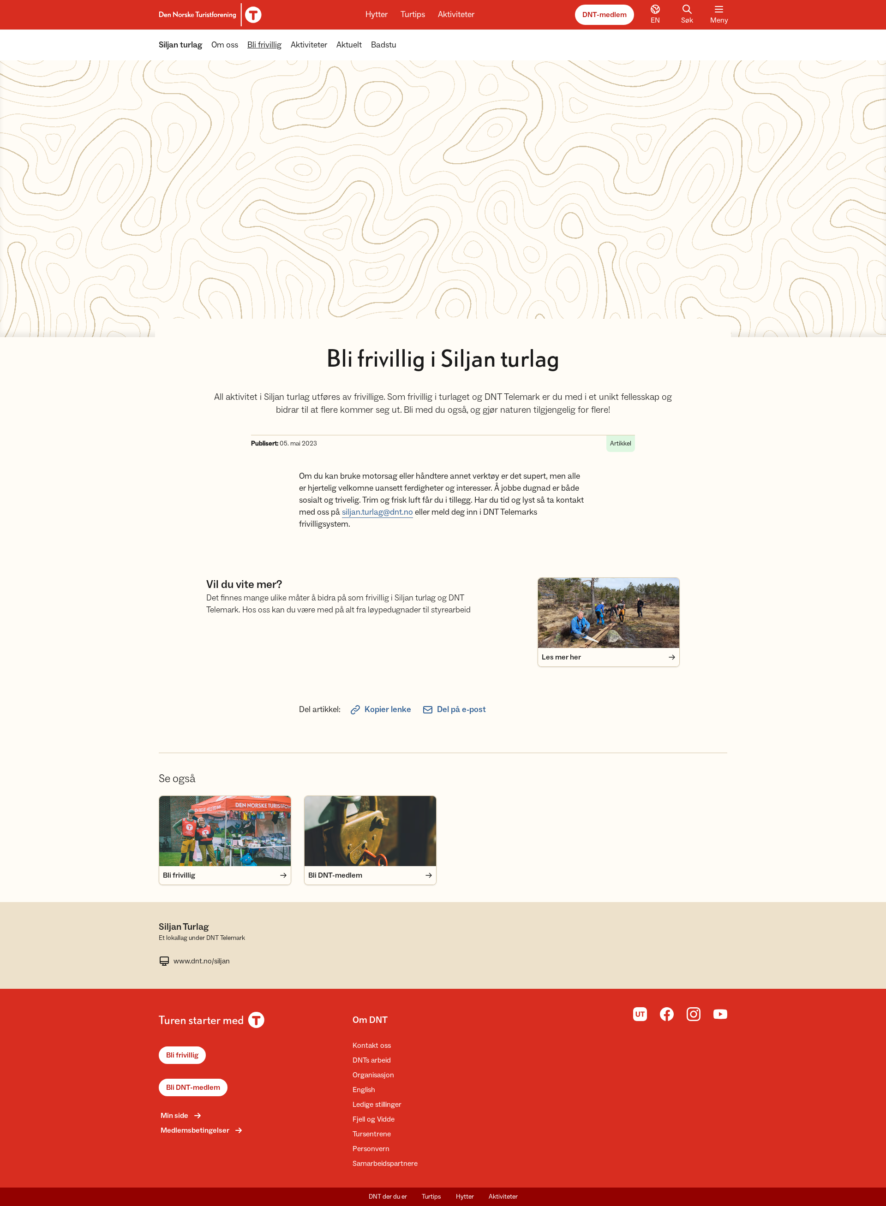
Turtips (413, 14)
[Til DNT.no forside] (209, 14)
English (364, 1089)
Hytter (376, 14)
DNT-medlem (604, 14)
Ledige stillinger (377, 1104)
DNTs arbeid (372, 1060)
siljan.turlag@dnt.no (377, 512)
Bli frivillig (264, 45)
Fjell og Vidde (374, 1119)
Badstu (383, 45)
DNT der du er (388, 1197)
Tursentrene (372, 1134)
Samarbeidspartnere (385, 1163)
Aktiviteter (456, 14)
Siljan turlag (180, 45)
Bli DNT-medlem (193, 1087)
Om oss (224, 45)
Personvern (371, 1148)
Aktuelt (349, 45)
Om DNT (370, 1020)
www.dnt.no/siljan (202, 961)
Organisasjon (373, 1075)
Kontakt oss (372, 1045)
